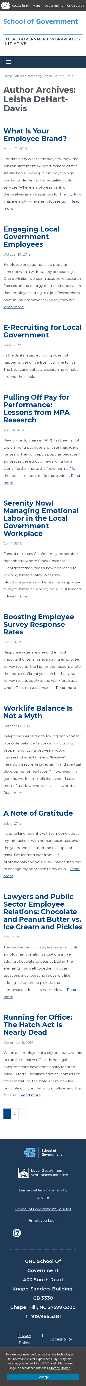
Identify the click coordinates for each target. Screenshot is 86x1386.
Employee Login (43, 1220)
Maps (37, 5)
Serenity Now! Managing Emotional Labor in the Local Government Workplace (41, 518)
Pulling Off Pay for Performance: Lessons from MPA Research (36, 408)
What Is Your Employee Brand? (35, 135)
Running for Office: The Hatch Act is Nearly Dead (37, 1025)
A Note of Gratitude (38, 813)
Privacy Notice (60, 1368)
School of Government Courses (43, 1209)
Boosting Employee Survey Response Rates (38, 624)
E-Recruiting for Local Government (42, 331)
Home (8, 76)
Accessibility (20, 5)
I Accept (43, 1377)
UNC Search (75, 5)
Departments (54, 5)
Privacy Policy (24, 1339)
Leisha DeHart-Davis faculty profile (43, 1193)
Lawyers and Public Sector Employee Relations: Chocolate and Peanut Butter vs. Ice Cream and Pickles (43, 911)
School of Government (40, 21)
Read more (13, 307)
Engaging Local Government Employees (31, 237)
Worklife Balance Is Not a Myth (38, 712)
